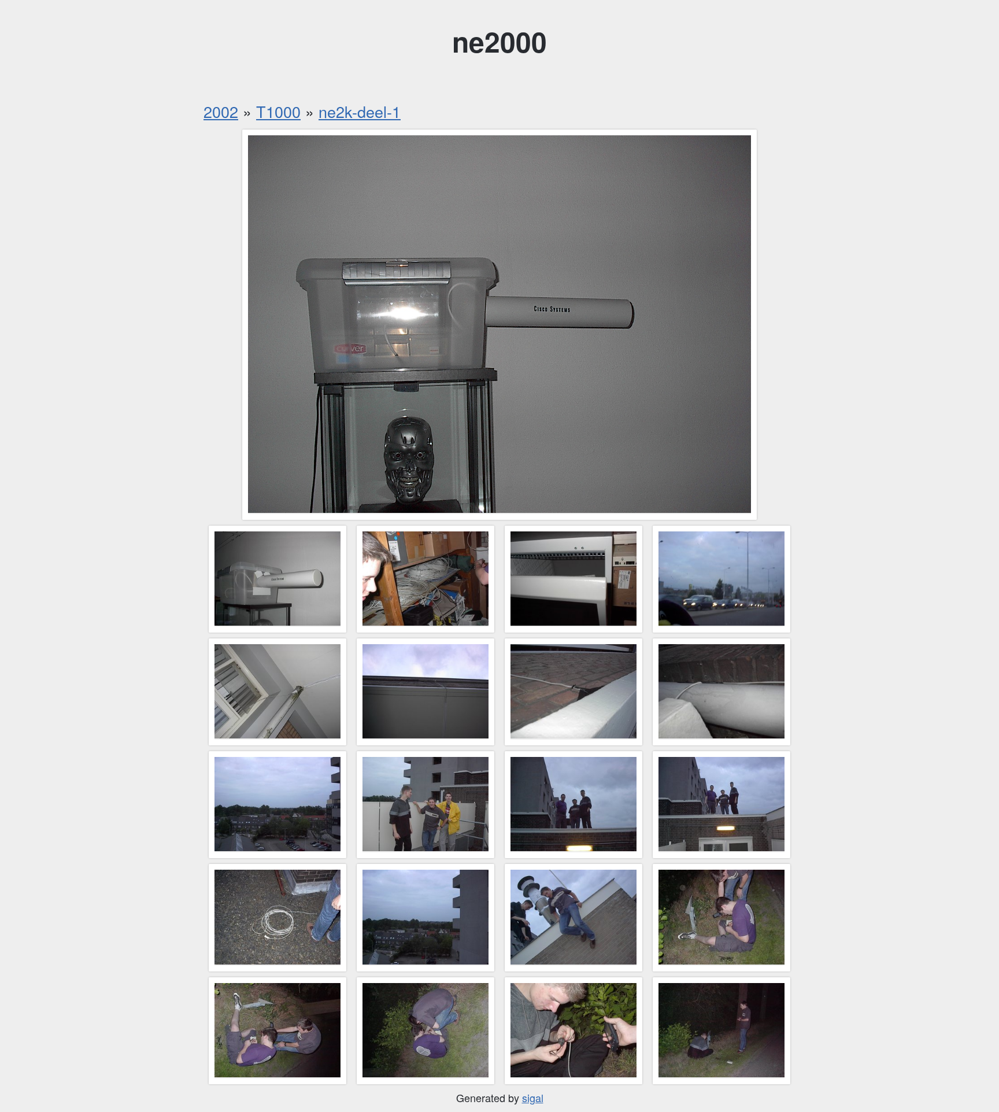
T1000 (278, 111)
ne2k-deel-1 (360, 111)
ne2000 (499, 41)
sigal (532, 1097)
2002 (221, 111)
